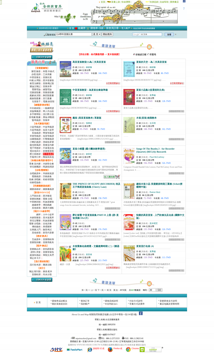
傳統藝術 (36, 226)
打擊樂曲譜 (48, 139)
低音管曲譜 (48, 136)
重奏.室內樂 (35, 163)
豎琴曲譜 (36, 120)
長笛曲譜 (36, 133)
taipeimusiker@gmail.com (86, 338)
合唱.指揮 (36, 74)
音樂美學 (47, 86)
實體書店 (174, 2)
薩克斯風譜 (35, 145)
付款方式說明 (135, 301)
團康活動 (47, 264)
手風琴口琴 (35, 157)
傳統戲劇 (47, 205)
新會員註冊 (112, 28)
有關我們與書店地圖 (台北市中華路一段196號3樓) (113, 314)
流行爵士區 (48, 114)
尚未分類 (47, 274)
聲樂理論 (36, 89)
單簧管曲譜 (35, 136)
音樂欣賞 (47, 77)
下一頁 (100, 290)
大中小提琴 (48, 214)
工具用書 (47, 74)
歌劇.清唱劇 (35, 179)
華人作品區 (48, 111)
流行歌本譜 (35, 264)
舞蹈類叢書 (48, 95)
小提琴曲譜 (35, 127)
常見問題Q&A (111, 304)
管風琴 (46, 120)
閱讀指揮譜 (48, 166)
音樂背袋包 (48, 252)
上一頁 (94, 290)
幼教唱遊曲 (35, 182)
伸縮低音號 (48, 142)
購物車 (94, 28)
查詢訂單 (85, 301)
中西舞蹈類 (35, 202)
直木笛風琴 (48, 217)
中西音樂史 (35, 77)
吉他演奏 (47, 223)
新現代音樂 (48, 232)
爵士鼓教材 (35, 154)
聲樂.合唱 (47, 199)
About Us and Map (80, 314)
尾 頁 (109, 290)
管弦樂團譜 (35, 166)
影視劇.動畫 (35, 117)
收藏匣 (82, 28)
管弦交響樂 (35, 220)
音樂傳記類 (48, 83)
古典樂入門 (35, 229)
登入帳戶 (125, 28)
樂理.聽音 (36, 71)
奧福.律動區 (48, 117)
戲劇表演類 (35, 95)
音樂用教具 (48, 242)
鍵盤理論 (47, 89)
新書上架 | (116, 2)
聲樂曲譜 (36, 176)
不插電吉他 (48, 148)
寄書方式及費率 (137, 304)
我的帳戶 (85, 304)
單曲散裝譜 (48, 173)
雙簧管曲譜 (48, 133)
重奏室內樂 (48, 145)
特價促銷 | (155, 2)
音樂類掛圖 (35, 242)
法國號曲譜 (35, 139)
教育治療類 (35, 83)
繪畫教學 (36, 205)
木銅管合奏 (48, 163)
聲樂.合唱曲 (35, 223)
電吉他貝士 (35, 151)
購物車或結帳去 (59, 301)
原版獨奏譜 (35, 111)
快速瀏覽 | (127, 2)
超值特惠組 (35, 255)
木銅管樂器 (35, 217)
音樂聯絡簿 (48, 239)
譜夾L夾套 (36, 252)
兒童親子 (36, 101)
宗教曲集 (47, 176)
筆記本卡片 (35, 258)
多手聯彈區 (35, 114)
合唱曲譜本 (35, 173)
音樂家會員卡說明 (168, 301)
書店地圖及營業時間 (169, 304)
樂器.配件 (47, 271)
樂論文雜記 (35, 86)
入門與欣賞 (35, 196)
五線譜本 (36, 239)
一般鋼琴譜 (48, 108)
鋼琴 (38, 214)
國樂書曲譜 (48, 189)
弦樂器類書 (35, 92)
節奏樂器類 (48, 151)
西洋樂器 (47, 196)
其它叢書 (47, 98)
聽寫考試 (47, 229)
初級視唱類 (48, 179)
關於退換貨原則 (59, 304)
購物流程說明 (111, 301)
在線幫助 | (165, 2)
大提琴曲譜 (35, 130)
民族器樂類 (48, 202)
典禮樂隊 (47, 226)
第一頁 (85, 290)
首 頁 (71, 28)
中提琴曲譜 (48, 127)
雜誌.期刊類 (35, 271)
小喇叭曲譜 (35, 142)
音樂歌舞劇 (35, 199)
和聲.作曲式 (48, 71)
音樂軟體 (36, 274)
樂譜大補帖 (48, 208)
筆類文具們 (48, 255)
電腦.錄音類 (48, 101)
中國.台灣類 (35, 80)
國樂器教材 (35, 189)
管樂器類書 (48, 92)
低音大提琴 (48, 130)
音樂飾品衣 (35, 249)
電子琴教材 (35, 148)
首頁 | (104, 2)
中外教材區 (35, 108)
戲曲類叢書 (35, 98)
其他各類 (36, 208)
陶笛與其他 (48, 157)
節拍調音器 (48, 249)
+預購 (100, 28)
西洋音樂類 (48, 80)
